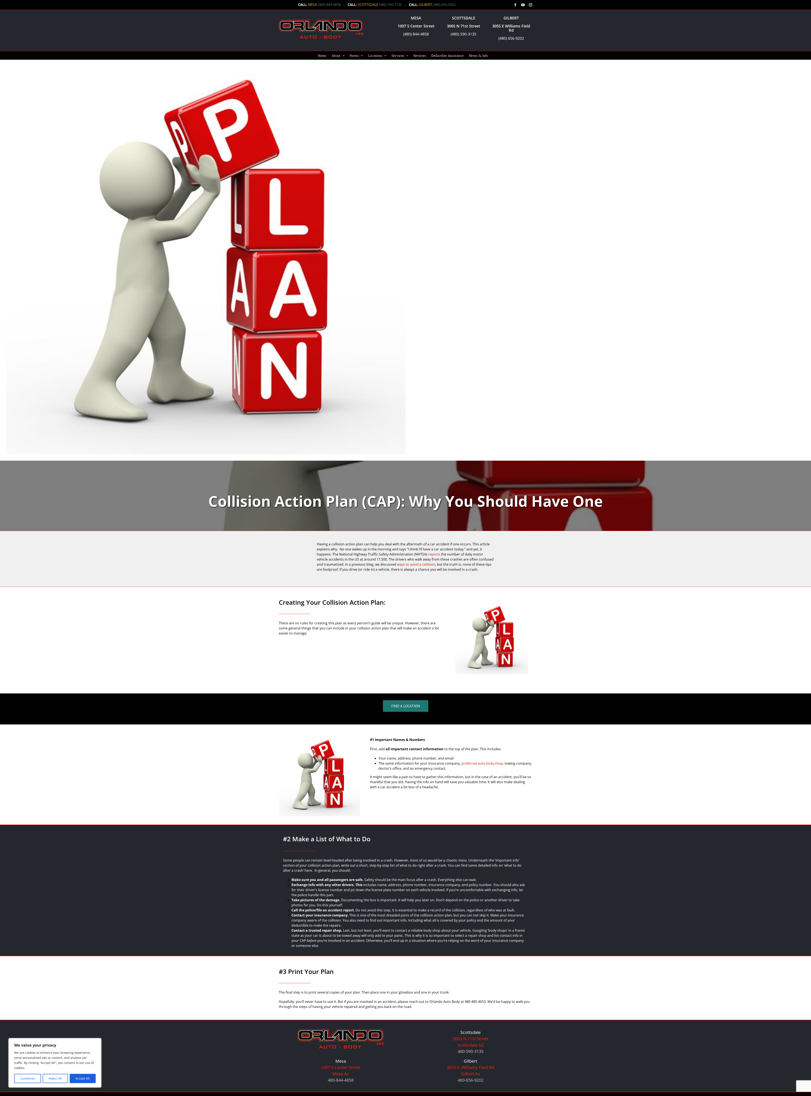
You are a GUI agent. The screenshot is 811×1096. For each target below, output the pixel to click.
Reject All (55, 1078)
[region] (54, 1063)
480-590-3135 (470, 1051)
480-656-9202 (470, 1080)
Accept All (83, 1078)
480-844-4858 (341, 1080)
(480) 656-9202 (444, 4)
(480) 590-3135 (390, 4)
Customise (27, 1078)
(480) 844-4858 (329, 4)
